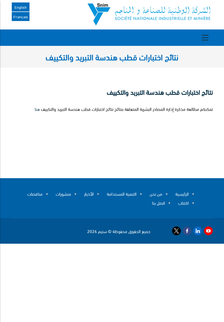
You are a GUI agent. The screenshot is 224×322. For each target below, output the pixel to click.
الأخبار (89, 193)
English (20, 7)
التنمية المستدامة (122, 193)
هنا (37, 109)
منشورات (63, 193)
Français (20, 16)
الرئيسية (182, 193)
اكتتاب (183, 202)
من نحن (156, 193)
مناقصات (35, 193)
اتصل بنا (158, 202)
